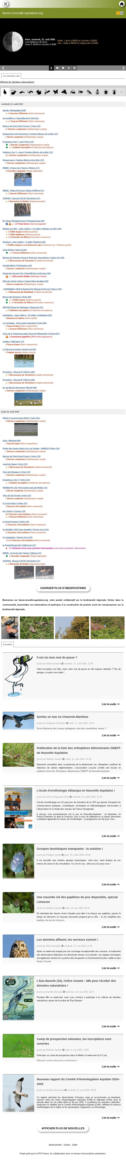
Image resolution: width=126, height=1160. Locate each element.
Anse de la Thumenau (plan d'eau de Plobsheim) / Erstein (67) (31, 334)
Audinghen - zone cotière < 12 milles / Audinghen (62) (27, 315)
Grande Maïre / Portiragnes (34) (17, 265)
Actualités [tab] (7, 644)
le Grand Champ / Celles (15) (16, 522)
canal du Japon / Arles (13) (15, 464)
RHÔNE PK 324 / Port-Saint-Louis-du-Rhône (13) (25, 488)
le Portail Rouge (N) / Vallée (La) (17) (19, 545)
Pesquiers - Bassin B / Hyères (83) (19, 380)
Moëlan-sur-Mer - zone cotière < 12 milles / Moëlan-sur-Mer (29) (32, 229)
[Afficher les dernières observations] (17, 82)
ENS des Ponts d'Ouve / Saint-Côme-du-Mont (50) (25, 281)
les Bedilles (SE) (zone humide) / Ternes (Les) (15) (26, 530)
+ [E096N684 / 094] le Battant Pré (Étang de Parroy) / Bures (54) (32, 289)
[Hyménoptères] (81, 92)
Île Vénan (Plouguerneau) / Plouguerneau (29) (23, 221)
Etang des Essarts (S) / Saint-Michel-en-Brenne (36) (27, 273)
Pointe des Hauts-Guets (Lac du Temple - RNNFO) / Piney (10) (31, 448)
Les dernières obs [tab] (11, 76)
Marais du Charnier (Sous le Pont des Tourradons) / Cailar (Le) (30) (33, 258)
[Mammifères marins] (22, 92)
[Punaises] (106, 92)
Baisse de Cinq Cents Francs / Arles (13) (22, 126)
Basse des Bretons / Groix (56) (17, 297)
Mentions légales (55, 1144)
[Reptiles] (30, 92)
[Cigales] (97, 92)
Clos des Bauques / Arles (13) (16, 472)
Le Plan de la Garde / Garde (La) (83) (19, 349)
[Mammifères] (14, 92)
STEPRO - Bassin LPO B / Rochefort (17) (21, 198)
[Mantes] (89, 92)
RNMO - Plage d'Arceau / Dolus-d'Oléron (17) (23, 190)
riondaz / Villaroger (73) (13, 342)
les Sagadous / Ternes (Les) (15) (17, 537)
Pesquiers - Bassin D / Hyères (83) (19, 372)
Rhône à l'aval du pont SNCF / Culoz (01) (21, 418)
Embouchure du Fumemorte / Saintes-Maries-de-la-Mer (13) (30, 134)
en (121, 13)
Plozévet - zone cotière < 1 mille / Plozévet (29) (24, 242)
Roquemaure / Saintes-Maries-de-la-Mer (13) (23, 160)
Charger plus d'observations (63, 588)
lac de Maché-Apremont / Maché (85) (20, 388)
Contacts (66, 1144)
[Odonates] (47, 92)
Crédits (74, 1144)
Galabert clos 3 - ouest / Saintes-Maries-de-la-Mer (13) (28, 152)
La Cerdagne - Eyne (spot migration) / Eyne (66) (25, 323)
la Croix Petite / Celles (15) (15, 503)
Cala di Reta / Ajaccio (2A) (15, 250)
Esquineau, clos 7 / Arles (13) (16, 480)
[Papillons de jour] (56, 92)
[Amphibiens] (39, 92)
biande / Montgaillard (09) (14, 110)
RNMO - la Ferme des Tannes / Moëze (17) (22, 553)
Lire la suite (109, 704)
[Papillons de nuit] (64, 92)
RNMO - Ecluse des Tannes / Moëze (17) (21, 168)
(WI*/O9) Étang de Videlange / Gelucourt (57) (23, 307)
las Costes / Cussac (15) (14, 511)
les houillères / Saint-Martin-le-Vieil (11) (21, 118)
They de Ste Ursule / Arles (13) (17, 496)
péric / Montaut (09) (12, 441)
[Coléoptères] (114, 92)
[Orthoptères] (72, 92)
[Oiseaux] (5, 92)
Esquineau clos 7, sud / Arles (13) (18, 142)
